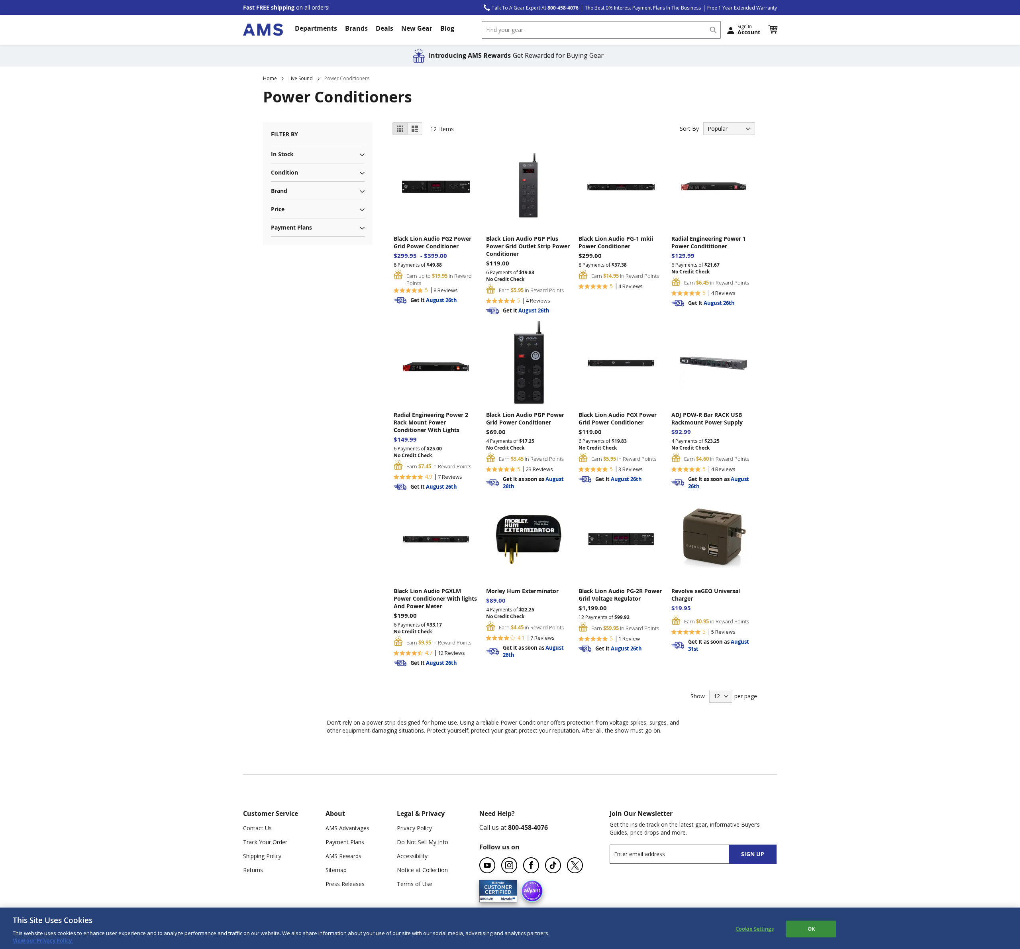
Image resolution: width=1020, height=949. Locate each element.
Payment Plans (345, 842)
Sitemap (336, 870)
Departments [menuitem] (316, 28)
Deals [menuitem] (384, 28)
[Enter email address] (676, 854)
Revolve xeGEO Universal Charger (705, 594)
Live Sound (300, 78)
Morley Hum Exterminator (522, 591)
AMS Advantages (347, 828)
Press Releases (345, 884)
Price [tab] (277, 209)
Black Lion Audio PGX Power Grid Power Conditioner (618, 418)
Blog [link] (447, 28)
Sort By (689, 128)
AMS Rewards (343, 856)
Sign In (749, 29)
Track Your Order (265, 842)
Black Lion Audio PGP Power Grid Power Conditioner (525, 418)
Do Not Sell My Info (422, 842)
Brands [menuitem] (356, 28)
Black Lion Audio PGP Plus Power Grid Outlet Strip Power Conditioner (528, 246)
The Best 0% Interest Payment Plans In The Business (643, 7)
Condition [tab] (284, 172)
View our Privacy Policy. (43, 940)
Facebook (531, 865)
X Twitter (575, 865)
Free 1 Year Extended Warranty (742, 7)
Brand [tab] (279, 191)
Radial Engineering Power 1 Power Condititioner (708, 242)
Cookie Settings (755, 928)
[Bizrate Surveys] (506, 897)
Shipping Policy (262, 856)
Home (270, 78)
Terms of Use (414, 884)
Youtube (487, 865)
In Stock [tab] (282, 154)
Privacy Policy (414, 828)
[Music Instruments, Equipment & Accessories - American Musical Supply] (263, 29)
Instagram (509, 865)
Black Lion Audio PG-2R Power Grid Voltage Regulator (620, 594)
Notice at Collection (422, 870)
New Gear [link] (416, 28)
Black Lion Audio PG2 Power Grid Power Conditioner (432, 242)
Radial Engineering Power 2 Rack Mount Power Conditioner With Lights (431, 422)
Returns (253, 870)
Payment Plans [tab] (291, 227)
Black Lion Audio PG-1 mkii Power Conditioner (616, 242)
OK (811, 928)
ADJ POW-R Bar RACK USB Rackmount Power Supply (707, 418)
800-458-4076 (528, 827)
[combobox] (601, 30)
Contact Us (257, 828)
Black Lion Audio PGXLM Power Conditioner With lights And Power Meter (435, 598)
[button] (772, 29)
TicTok (553, 865)
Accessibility (412, 856)
